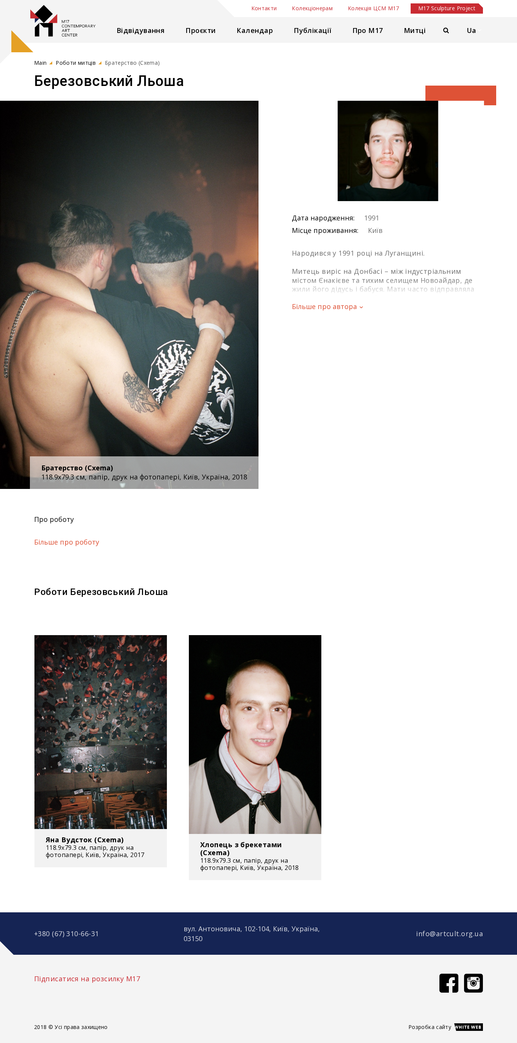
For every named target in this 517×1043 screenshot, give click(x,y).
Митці (415, 30)
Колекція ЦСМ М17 (373, 8)
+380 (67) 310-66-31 (66, 933)
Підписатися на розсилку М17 (87, 978)
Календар (255, 30)
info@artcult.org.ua (449, 933)
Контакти (264, 8)
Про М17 (367, 30)
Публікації (313, 30)
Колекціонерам (312, 8)
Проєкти (200, 30)
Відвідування (141, 30)
